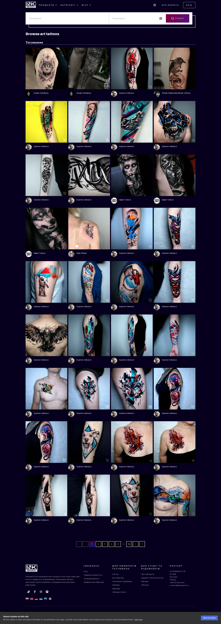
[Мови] (155, 5)
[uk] (40, 599)
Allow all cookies (209, 618)
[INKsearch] (31, 5)
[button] (155, 5)
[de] (36, 599)
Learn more (138, 620)
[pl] (27, 599)
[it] (50, 599)
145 (129, 544)
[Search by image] (161, 18)
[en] (31, 599)
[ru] (45, 599)
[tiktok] (29, 592)
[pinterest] (47, 592)
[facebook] (35, 592)
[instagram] (41, 592)
